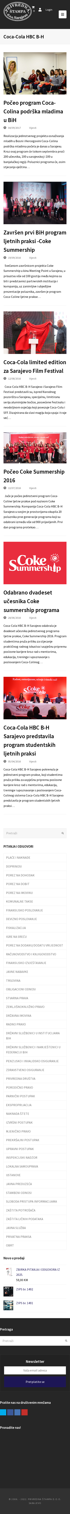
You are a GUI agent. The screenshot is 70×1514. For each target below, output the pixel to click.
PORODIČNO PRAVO (19, 1087)
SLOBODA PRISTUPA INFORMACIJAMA (31, 1201)
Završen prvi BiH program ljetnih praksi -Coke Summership (35, 241)
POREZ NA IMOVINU (19, 893)
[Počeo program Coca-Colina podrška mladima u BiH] (35, 73)
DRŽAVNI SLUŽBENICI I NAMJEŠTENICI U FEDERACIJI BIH (33, 1049)
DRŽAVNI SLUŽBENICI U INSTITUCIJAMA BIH (33, 1035)
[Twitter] (3, 1412)
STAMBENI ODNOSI (19, 1193)
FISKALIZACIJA (16, 928)
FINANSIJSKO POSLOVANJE (24, 910)
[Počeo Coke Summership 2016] (35, 447)
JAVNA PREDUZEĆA (19, 1184)
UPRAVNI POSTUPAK (20, 1149)
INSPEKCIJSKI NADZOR (21, 1157)
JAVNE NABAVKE (17, 972)
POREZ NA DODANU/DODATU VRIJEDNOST (34, 945)
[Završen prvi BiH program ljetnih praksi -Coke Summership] (35, 203)
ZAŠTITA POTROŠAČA (20, 1210)
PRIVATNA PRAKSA (18, 1237)
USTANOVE (13, 1175)
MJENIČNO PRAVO (18, 1131)
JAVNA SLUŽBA (16, 1228)
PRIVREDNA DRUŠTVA (20, 1079)
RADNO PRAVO (16, 1024)
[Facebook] (10, 1412)
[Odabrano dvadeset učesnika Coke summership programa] (35, 563)
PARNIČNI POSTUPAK (20, 1096)
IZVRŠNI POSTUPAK (19, 1122)
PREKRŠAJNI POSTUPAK (22, 1140)
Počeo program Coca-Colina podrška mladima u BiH (33, 111)
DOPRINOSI (14, 866)
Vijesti (32, 128)
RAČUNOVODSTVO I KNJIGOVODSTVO (31, 954)
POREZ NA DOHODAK (20, 875)
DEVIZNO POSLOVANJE (21, 919)
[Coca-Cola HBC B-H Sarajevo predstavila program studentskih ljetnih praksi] (35, 698)
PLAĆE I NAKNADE (18, 857)
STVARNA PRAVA (17, 998)
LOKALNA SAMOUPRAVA (22, 1166)
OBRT (10, 1245)
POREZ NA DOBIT (18, 884)
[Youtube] (24, 1412)
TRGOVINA (13, 980)
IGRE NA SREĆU (16, 937)
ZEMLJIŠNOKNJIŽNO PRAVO (25, 1007)
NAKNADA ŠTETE (17, 1114)
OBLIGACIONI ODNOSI (21, 989)
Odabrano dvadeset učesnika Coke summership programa (31, 601)
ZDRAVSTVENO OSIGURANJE (25, 1070)
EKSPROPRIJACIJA (19, 1105)
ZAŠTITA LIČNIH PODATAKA (24, 1219)
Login (49, 9)
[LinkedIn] (17, 1412)
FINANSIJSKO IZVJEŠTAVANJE (26, 963)
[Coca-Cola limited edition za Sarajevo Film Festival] (35, 332)
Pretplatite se (35, 1382)
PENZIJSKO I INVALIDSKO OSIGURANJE (32, 1061)
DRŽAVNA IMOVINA (18, 1016)
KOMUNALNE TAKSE (19, 901)
